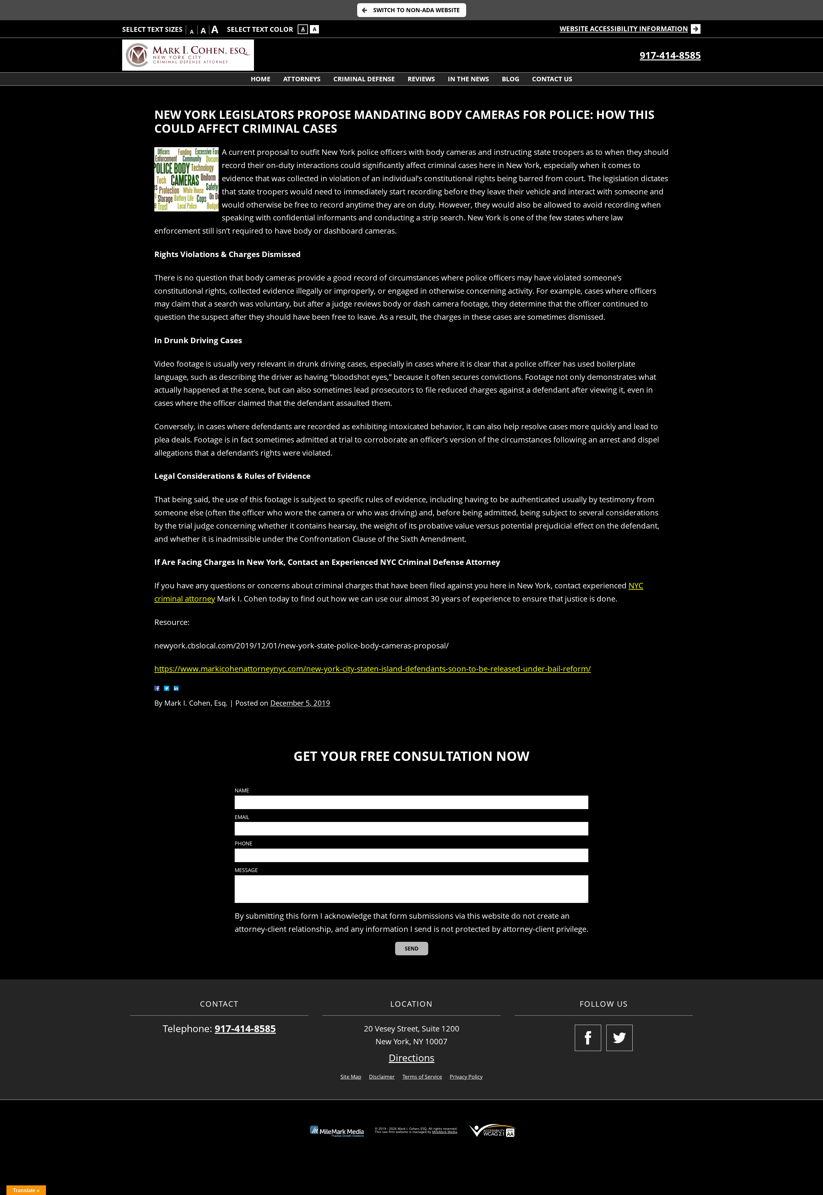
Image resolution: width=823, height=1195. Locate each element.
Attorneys (302, 79)
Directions (411, 1057)
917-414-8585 (670, 55)
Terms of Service (422, 1076)
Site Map (350, 1076)
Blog (510, 79)
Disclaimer (382, 1076)
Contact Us (552, 79)
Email (242, 817)
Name (242, 790)
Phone (243, 843)
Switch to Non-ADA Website (416, 10)
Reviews (421, 79)
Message (246, 870)
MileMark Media (444, 1131)
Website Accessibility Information (624, 28)
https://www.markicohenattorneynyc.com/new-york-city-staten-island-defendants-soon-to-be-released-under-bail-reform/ (372, 668)
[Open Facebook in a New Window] (588, 1038)
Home (260, 79)
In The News (468, 79)
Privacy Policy (466, 1076)
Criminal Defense (364, 79)
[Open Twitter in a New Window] (619, 1038)
